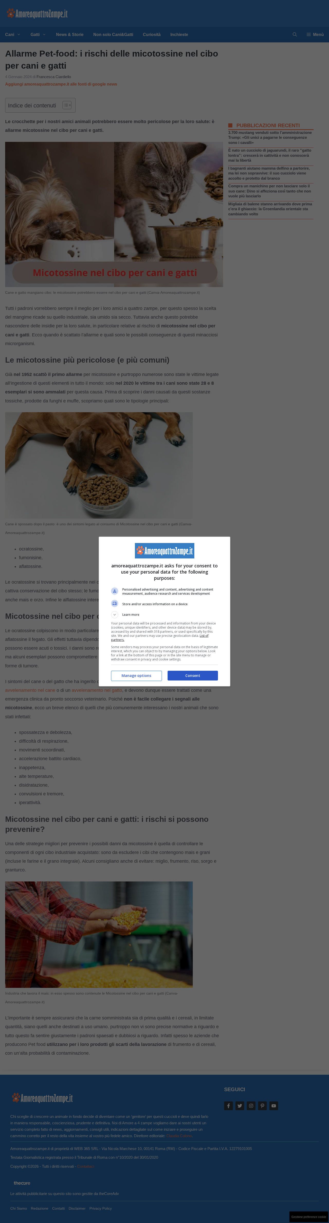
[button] (164, 614)
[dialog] (164, 611)
